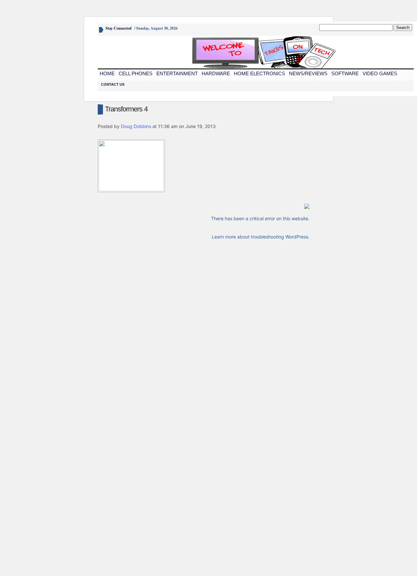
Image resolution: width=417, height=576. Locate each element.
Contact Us (112, 84)
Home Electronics (259, 73)
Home (107, 73)
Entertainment (177, 73)
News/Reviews (308, 73)
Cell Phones (135, 73)
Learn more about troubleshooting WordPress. (260, 236)
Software (345, 73)
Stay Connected (119, 28)
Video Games (380, 73)
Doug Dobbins (136, 126)
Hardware (216, 73)
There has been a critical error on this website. (260, 218)
